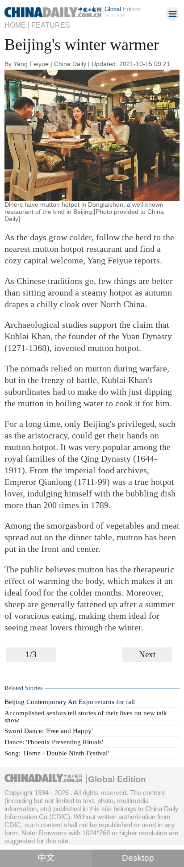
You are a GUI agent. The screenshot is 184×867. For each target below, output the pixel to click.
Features (50, 25)
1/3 (31, 654)
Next (147, 654)
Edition (123, 9)
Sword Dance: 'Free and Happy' (48, 730)
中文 (46, 858)
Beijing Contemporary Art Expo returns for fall (69, 701)
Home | (16, 25)
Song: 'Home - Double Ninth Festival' (56, 753)
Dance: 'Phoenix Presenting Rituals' (53, 742)
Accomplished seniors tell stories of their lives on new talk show (85, 716)
